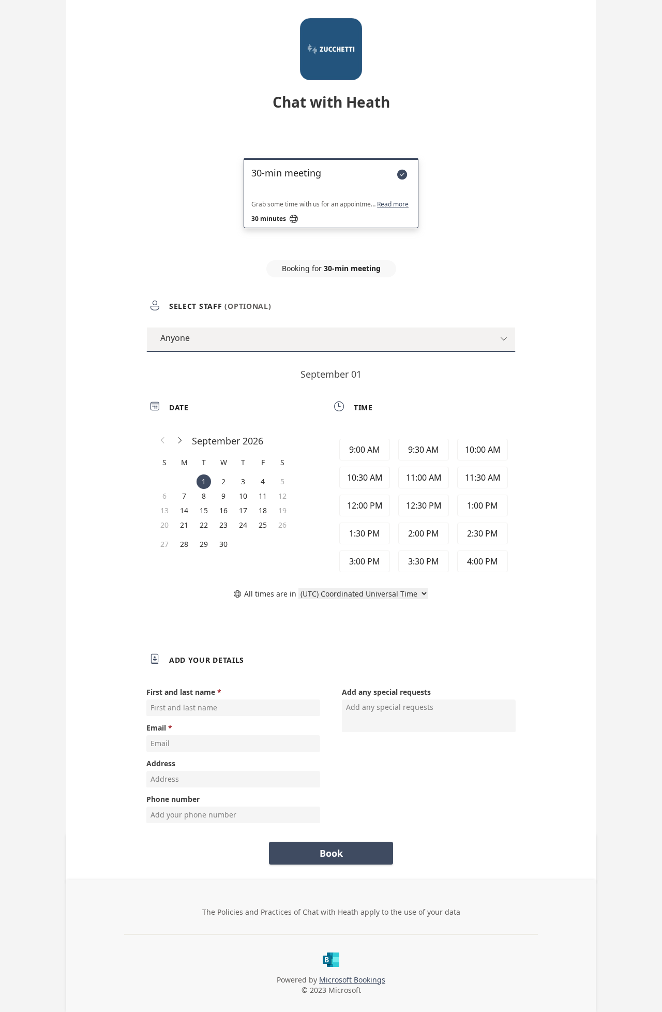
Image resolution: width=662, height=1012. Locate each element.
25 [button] (263, 525)
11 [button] (263, 496)
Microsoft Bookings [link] (352, 980)
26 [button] (282, 525)
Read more (393, 204)
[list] (331, 202)
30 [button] (223, 544)
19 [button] (282, 510)
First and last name (180, 692)
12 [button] (282, 496)
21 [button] (184, 525)
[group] (422, 505)
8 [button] (204, 496)
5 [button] (282, 481)
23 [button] (223, 525)
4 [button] (263, 481)
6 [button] (164, 496)
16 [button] (223, 510)
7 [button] (184, 496)
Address (160, 763)
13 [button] (164, 510)
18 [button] (263, 510)
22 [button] (204, 525)
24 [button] (243, 525)
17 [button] (243, 510)
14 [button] (184, 510)
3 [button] (243, 481)
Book (331, 853)
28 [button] (184, 544)
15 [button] (204, 510)
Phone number (173, 799)
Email (156, 728)
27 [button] (164, 544)
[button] (163, 441)
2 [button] (223, 481)
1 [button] (204, 481)
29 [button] (204, 544)
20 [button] (164, 525)
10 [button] (243, 496)
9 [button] (223, 496)
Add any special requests (386, 692)
